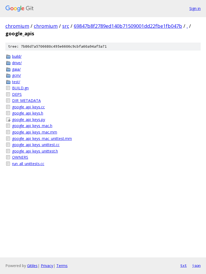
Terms (62, 265)
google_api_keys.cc (28, 106)
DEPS (17, 94)
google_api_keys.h (27, 113)
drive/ (17, 62)
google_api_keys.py (28, 119)
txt (183, 265)
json (196, 265)
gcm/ (16, 75)
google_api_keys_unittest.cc (36, 144)
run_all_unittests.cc (28, 163)
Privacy (47, 265)
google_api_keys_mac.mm (34, 132)
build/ (16, 56)
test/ (16, 81)
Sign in (195, 8)
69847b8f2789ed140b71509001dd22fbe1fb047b (128, 26)
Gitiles (32, 265)
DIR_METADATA (26, 100)
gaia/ (16, 69)
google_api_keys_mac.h (32, 125)
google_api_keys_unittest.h (35, 151)
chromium (17, 26)
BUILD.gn (20, 87)
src (65, 26)
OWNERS (20, 157)
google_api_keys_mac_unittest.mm (42, 138)
